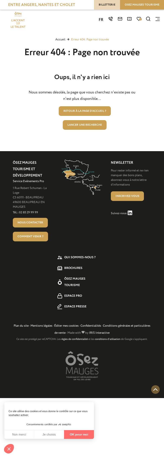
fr (101, 20)
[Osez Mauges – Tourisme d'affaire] (18, 20)
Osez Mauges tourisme (142, 5)
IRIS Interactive (99, 333)
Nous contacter (30, 222)
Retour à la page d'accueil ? (84, 111)
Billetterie (107, 5)
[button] (9, 449)
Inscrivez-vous (127, 196)
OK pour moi (79, 434)
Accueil (60, 39)
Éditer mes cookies (66, 326)
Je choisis (49, 434)
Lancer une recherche (84, 125)
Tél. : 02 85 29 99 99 (25, 212)
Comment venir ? (30, 236)
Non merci (19, 434)
